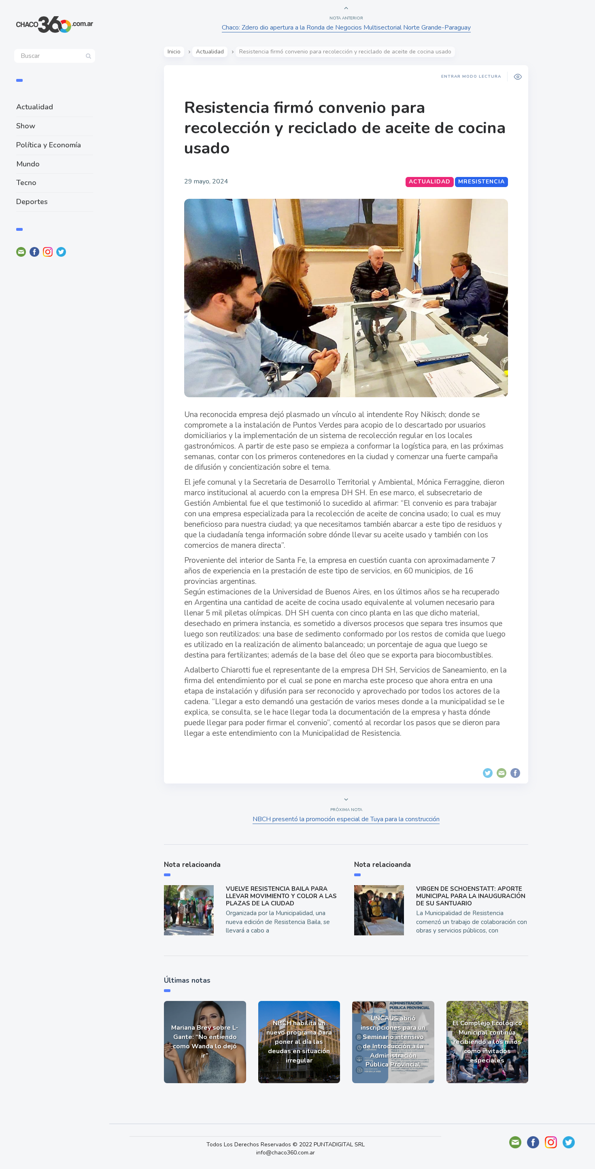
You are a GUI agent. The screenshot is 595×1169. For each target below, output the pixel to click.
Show (25, 126)
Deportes (32, 202)
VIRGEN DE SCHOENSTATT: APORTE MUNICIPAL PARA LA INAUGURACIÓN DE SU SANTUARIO (470, 896)
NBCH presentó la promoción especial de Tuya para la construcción (346, 819)
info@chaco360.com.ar (285, 1152)
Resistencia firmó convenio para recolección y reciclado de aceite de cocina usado (345, 128)
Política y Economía (48, 145)
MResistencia (481, 181)
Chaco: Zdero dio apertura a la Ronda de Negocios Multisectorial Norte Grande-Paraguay (346, 27)
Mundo (28, 164)
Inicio (174, 51)
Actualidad (34, 107)
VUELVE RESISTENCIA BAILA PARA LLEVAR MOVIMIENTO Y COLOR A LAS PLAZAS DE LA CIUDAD (281, 896)
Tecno (26, 182)
